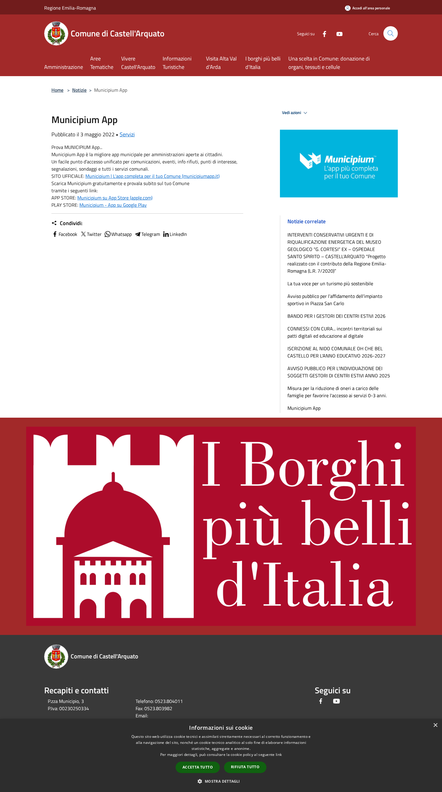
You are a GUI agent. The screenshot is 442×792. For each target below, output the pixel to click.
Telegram (150, 234)
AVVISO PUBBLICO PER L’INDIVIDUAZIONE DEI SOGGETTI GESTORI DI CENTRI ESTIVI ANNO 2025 (338, 372)
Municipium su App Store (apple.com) (114, 197)
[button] (221, 781)
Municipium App (304, 408)
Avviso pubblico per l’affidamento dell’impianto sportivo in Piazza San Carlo (334, 299)
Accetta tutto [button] (198, 767)
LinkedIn (178, 234)
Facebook (68, 234)
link (279, 754)
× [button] (435, 725)
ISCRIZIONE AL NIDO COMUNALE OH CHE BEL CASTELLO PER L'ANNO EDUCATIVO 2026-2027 (336, 352)
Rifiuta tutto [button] (245, 766)
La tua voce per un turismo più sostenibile (330, 283)
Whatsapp (121, 234)
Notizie (79, 90)
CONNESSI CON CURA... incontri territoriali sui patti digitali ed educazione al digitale (334, 332)
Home (57, 90)
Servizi (127, 134)
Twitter (94, 234)
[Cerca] (390, 33)
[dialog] (221, 755)
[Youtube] (337, 33)
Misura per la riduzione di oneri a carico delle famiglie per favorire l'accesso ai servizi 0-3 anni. (337, 392)
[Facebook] (322, 33)
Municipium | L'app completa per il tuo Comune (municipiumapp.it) (152, 176)
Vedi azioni (292, 112)
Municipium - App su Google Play (113, 205)
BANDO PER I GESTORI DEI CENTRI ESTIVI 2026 (336, 316)
